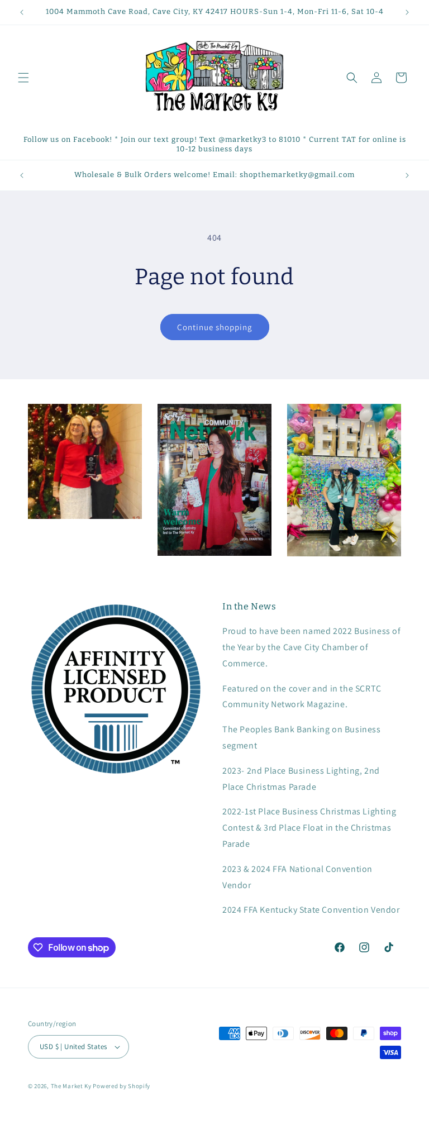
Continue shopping (214, 327)
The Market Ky (71, 1086)
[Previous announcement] (21, 12)
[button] (23, 77)
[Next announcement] (407, 12)
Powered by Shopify (121, 1086)
